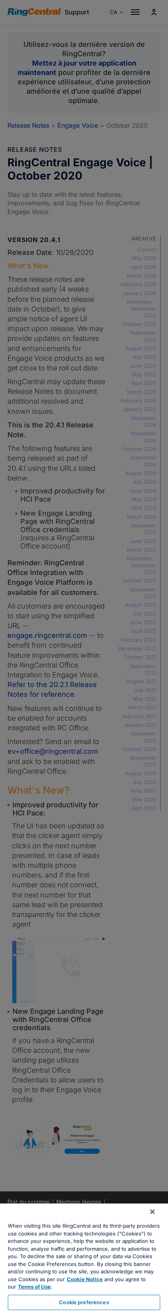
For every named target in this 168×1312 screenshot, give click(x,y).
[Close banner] (152, 1211)
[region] (84, 1257)
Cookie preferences (84, 1302)
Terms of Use (34, 1287)
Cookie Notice (85, 1279)
